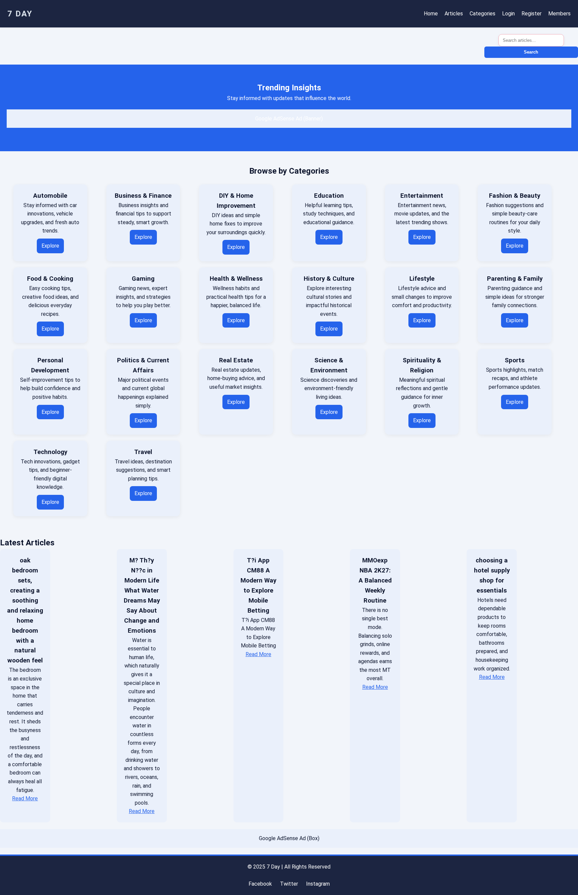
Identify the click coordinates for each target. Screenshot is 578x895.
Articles (454, 13)
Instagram (318, 884)
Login (508, 13)
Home (431, 13)
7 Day (19, 13)
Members (559, 13)
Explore (50, 246)
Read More (25, 798)
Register (531, 13)
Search (531, 52)
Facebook (260, 884)
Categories (482, 13)
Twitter (289, 884)
